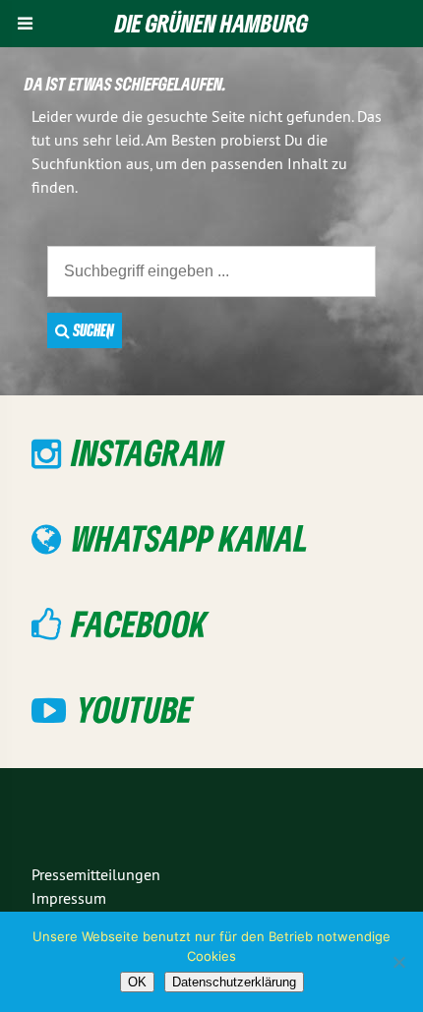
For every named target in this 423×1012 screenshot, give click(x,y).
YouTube (135, 708)
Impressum (68, 898)
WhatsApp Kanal (190, 537)
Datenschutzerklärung (234, 982)
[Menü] (25, 23)
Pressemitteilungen (95, 874)
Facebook (139, 623)
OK (137, 982)
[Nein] (398, 962)
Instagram (147, 452)
